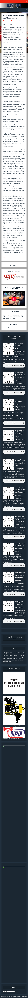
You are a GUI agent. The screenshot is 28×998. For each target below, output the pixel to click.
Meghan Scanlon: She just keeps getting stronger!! (19, 603)
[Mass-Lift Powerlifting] (14, 7)
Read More (6, 257)
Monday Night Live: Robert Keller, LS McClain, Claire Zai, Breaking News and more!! (20, 547)
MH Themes (24, 996)
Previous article (14, 264)
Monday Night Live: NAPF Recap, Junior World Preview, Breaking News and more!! (20, 462)
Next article (14, 265)
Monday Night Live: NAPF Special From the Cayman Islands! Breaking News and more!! (20, 491)
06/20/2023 (7, 20)
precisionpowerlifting (17, 20)
